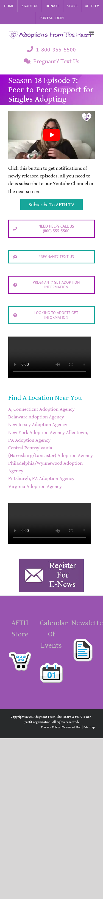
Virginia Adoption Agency (35, 486)
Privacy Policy (50, 727)
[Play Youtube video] (51, 135)
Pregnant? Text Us (56, 61)
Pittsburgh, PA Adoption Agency (41, 478)
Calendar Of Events (54, 634)
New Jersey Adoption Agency (37, 424)
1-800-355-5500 (56, 49)
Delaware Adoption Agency (36, 417)
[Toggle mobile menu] (92, 33)
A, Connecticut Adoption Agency (41, 409)
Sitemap (89, 727)
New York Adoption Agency (36, 432)
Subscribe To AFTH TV (51, 205)
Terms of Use (71, 727)
